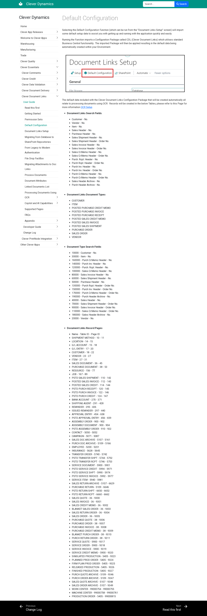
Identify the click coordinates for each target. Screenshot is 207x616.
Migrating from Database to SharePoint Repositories (39, 139)
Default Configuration (36, 125)
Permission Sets (34, 119)
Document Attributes (36, 180)
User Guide (29, 102)
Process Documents (36, 175)
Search (183, 4)
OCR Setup (86, 107)
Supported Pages (34, 209)
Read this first (32, 107)
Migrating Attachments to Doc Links (40, 167)
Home (23, 26)
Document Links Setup (37, 131)
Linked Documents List (37, 186)
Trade (23, 55)
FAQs (27, 214)
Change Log (29, 232)
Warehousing (27, 43)
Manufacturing (27, 49)
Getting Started (33, 113)
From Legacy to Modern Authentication (37, 150)
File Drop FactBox (34, 158)
